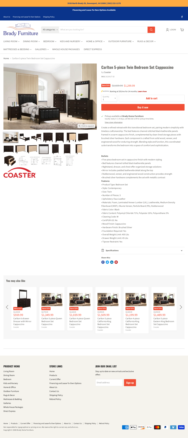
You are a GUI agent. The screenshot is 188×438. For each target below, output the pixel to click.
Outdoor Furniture (120, 41)
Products (53, 375)
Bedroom (49, 41)
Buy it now (142, 107)
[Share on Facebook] (103, 262)
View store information (113, 122)
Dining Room (30, 41)
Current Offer (55, 379)
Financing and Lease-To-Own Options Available (94, 10)
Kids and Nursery (70, 41)
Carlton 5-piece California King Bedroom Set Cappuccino (104, 323)
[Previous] (7, 307)
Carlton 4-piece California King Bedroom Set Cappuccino (133, 323)
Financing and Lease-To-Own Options (26, 17)
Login (173, 30)
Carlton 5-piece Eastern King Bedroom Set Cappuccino (163, 321)
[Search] (151, 30)
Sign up (130, 382)
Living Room (10, 41)
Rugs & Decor (145, 41)
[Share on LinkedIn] (111, 262)
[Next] (180, 307)
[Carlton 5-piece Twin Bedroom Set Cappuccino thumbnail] (10, 137)
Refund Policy (55, 399)
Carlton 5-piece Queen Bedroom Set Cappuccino (51, 321)
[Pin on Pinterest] (116, 262)
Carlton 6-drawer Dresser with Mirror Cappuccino (22, 321)
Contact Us (54, 391)
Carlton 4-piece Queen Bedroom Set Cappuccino (79, 321)
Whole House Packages (66, 49)
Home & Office (94, 41)
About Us (6, 17)
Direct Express (93, 49)
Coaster (107, 72)
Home (6, 58)
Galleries (41, 49)
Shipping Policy (49, 17)
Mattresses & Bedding (16, 49)
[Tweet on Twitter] (107, 262)
